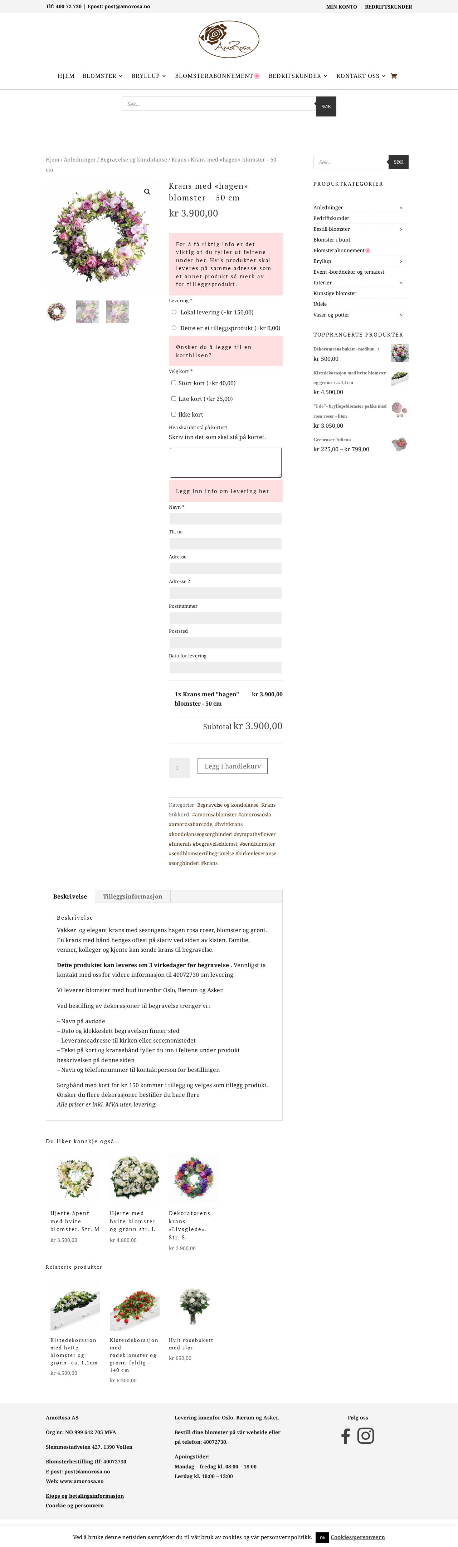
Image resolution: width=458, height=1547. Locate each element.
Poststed (178, 631)
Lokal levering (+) (215, 312)
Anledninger (80, 159)
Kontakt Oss (358, 76)
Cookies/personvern (358, 1537)
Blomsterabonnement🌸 (218, 76)
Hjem (66, 76)
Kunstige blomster (335, 293)
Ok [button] (322, 1537)
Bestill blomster (331, 228)
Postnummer (183, 606)
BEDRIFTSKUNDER (388, 7)
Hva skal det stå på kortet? (198, 427)
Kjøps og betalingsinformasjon (85, 1495)
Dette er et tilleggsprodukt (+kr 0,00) (229, 328)
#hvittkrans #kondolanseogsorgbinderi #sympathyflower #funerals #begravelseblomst (222, 834)
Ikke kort (190, 414)
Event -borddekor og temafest (348, 271)
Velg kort (181, 371)
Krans (178, 159)
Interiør (322, 282)
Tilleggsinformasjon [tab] (132, 896)
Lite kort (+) (205, 399)
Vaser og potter (331, 314)
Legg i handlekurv (233, 766)
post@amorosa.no (127, 6)
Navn (176, 507)
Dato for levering (187, 655)
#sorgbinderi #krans (193, 863)
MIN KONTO (341, 7)
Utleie (320, 303)
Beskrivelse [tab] (70, 896)
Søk (326, 106)
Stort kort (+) (206, 383)
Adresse (177, 556)
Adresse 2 (179, 581)
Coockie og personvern (75, 1505)
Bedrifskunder (295, 76)
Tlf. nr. (175, 531)
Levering (180, 300)
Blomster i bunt (331, 239)
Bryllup (146, 76)
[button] (147, 191)
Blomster (100, 76)
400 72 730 (69, 6)
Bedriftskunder (331, 218)
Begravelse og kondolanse (133, 159)
